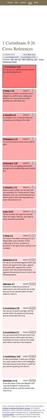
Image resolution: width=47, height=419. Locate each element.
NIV (12, 59)
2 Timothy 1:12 (10, 187)
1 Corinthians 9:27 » (28, 57)
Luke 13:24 (8, 211)
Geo (16, 2)
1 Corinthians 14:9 (11, 356)
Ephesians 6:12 (10, 260)
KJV (16, 59)
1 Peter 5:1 (8, 235)
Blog (36, 2)
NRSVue (30, 59)
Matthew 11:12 (10, 380)
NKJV (24, 59)
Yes (31, 91)
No (34, 91)
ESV (35, 59)
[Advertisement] (23, 22)
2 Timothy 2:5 (9, 115)
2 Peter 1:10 (8, 90)
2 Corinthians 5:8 (11, 308)
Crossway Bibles (8, 414)
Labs (30, 2)
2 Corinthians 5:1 (11, 332)
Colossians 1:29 (10, 163)
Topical (23, 2)
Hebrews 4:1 (9, 284)
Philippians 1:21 (10, 139)
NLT (19, 59)
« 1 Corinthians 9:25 (10, 57)
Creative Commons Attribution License (16, 408)
